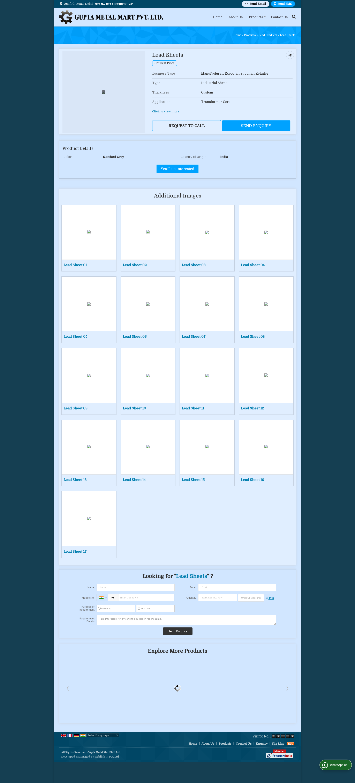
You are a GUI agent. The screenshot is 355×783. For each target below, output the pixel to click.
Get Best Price (164, 63)
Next (287, 688)
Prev (68, 688)
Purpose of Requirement (87, 608)
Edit (271, 598)
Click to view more (165, 111)
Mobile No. (88, 597)
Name (91, 587)
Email (193, 587)
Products (256, 17)
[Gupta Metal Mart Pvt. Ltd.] (111, 17)
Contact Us (279, 17)
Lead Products (268, 35)
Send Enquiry (256, 126)
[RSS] (290, 743)
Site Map (278, 743)
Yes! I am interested (177, 169)
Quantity (191, 597)
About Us (236, 17)
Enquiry (262, 743)
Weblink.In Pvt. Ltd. (107, 756)
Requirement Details (87, 620)
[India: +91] (102, 597)
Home (217, 17)
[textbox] (251, 598)
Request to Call (187, 126)
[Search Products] (293, 16)
